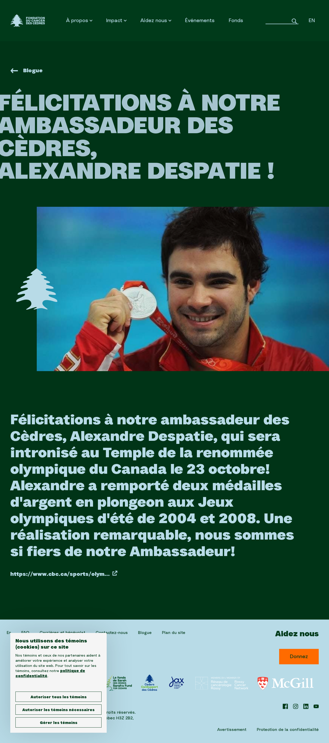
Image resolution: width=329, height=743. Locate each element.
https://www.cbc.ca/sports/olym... (60, 574)
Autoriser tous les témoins (59, 697)
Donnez (299, 656)
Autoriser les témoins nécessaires (58, 710)
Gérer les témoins (58, 723)
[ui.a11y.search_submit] (294, 20)
